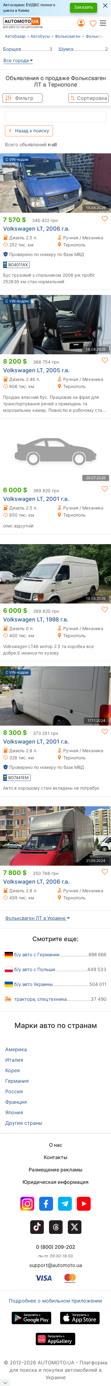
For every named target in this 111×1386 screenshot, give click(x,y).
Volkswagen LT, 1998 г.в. (35, 619)
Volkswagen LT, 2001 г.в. (36, 499)
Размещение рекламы (55, 1169)
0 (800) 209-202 (55, 1247)
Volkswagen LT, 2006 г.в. (36, 228)
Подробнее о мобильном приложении (55, 1301)
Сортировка (92, 98)
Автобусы (40, 36)
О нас (55, 1145)
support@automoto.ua (55, 1265)
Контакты (55, 1157)
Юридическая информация (55, 1182)
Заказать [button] (83, 7)
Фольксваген (67, 36)
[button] (105, 23)
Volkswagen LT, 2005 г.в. (36, 370)
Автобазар (15, 36)
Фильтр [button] (24, 98)
